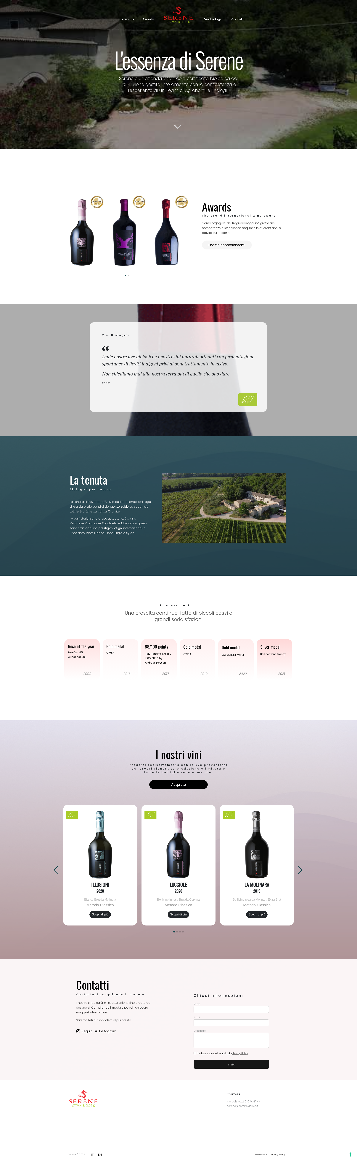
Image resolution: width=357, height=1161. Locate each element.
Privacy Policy (240, 1053)
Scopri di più (100, 914)
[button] (174, 932)
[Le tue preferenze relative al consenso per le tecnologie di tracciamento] (350, 1154)
